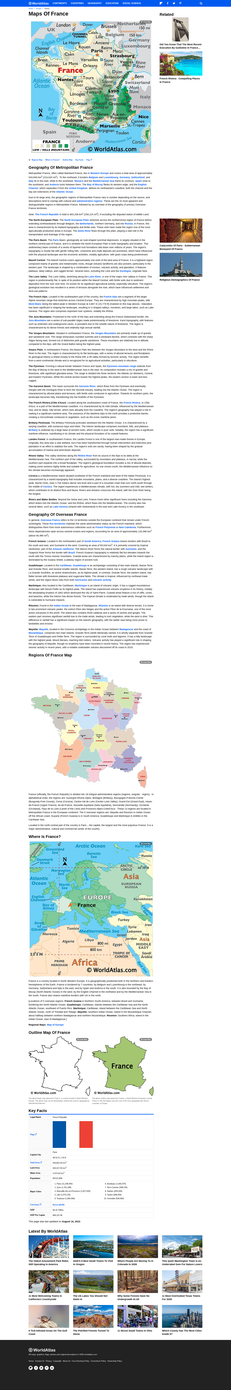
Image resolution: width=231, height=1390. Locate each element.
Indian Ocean (61, 605)
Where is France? (52, 160)
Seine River (84, 231)
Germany (125, 177)
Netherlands (87, 223)
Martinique (81, 585)
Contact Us (39, 1361)
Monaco (79, 181)
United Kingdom (78, 188)
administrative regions (89, 201)
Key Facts (79, 160)
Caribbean (66, 565)
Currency (34, 1204)
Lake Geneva (60, 506)
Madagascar (126, 629)
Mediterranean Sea (103, 181)
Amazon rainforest (63, 549)
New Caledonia (127, 527)
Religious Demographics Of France (180, 280)
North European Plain (76, 220)
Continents (60, 3)
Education (112, 3)
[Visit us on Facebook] (36, 1368)
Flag (88, 160)
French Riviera (132, 402)
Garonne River (87, 386)
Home (31, 1361)
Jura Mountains (37, 320)
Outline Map (68, 160)
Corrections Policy (98, 1361)
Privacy (49, 1361)
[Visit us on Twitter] (41, 1368)
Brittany (33, 430)
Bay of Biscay (95, 184)
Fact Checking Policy (80, 1361)
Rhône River (85, 455)
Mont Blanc (35, 304)
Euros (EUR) (58, 1205)
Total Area (35, 1162)
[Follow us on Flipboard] (31, 1368)
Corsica (47, 486)
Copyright (57, 1361)
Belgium (94, 177)
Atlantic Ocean (64, 191)
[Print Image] (146, 21)
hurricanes (81, 580)
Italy (31, 181)
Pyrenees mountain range (121, 366)
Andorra (54, 184)
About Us (66, 1361)
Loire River (94, 276)
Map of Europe (55, 1024)
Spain (139, 181)
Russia (129, 223)
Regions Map (37, 160)
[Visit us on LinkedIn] (52, 1368)
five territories (57, 523)
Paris (56, 240)
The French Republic (47, 214)
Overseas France (50, 520)
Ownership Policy (114, 1361)
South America (92, 541)
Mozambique (36, 633)
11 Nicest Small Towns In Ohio (135, 1330)
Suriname (131, 549)
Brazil (71, 552)
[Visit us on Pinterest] (47, 1368)
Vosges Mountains (105, 333)
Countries (77, 3)
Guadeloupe (80, 565)
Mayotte (43, 629)
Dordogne (125, 271)
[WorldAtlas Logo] (40, 3)
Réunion (104, 605)
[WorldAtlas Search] (201, 3)
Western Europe (99, 173)
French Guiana (111, 541)
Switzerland (138, 177)
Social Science (132, 3)
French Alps (110, 296)
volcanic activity (102, 580)
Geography (95, 3)
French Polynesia (105, 527)
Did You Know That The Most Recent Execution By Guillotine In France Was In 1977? (180, 47)
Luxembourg (111, 177)
